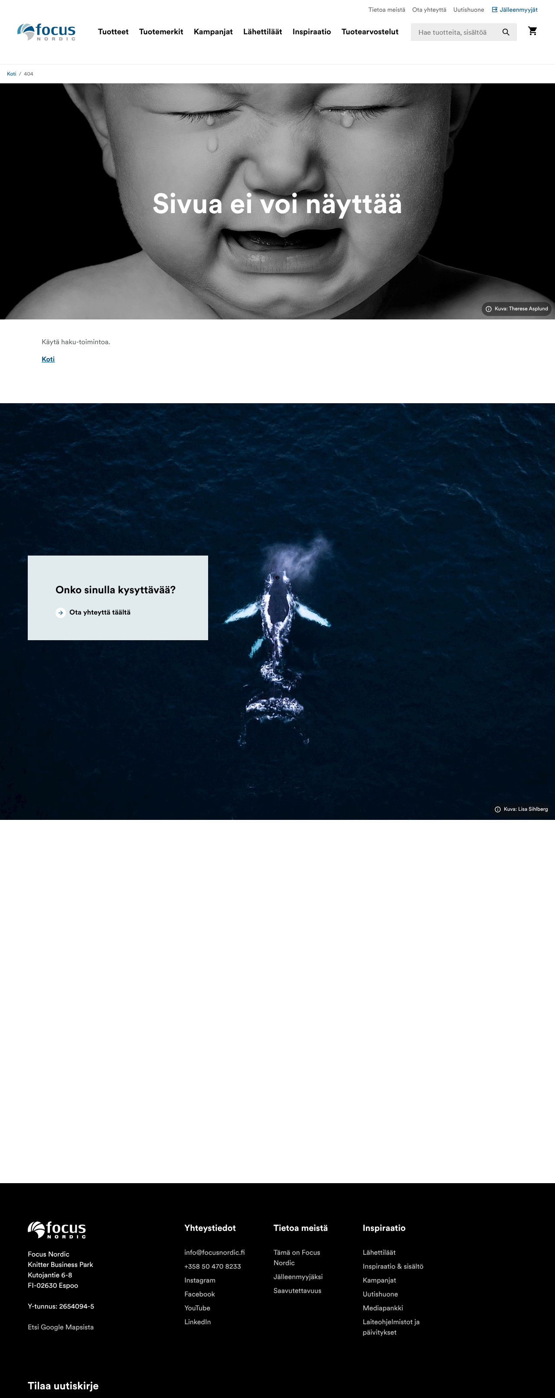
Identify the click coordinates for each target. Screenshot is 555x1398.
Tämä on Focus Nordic (297, 1257)
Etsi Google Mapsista (61, 1327)
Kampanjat (213, 32)
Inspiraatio (312, 32)
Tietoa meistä (387, 9)
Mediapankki (383, 1308)
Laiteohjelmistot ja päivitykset (391, 1327)
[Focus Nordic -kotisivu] (46, 32)
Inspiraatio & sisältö (393, 1266)
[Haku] (506, 32)
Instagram (199, 1280)
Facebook (199, 1294)
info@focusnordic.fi (214, 1252)
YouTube (197, 1308)
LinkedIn (197, 1322)
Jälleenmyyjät (519, 9)
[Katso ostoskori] (532, 32)
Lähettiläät (262, 32)
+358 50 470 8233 (212, 1266)
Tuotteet (113, 32)
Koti (11, 74)
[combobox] (464, 32)
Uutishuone (469, 9)
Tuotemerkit (161, 32)
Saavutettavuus (297, 1290)
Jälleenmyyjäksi (298, 1277)
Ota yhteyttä (429, 9)
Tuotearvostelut (370, 32)
